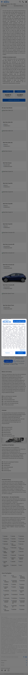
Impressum (23, 350)
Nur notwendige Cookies (19, 321)
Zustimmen (20, 352)
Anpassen (7, 352)
